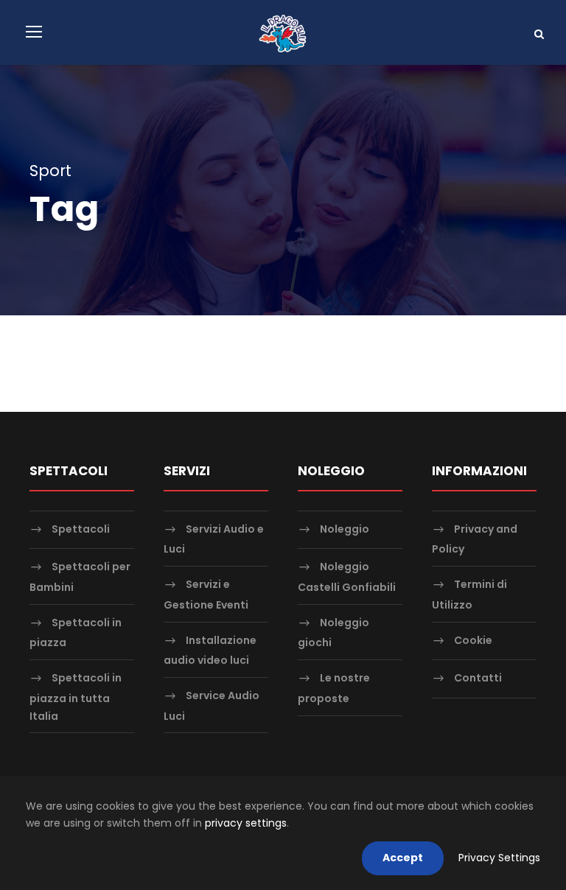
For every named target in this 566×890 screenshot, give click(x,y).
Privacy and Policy (474, 539)
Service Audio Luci (211, 705)
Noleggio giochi (333, 632)
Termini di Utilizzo (469, 594)
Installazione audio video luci (210, 650)
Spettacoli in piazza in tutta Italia (75, 696)
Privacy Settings (499, 857)
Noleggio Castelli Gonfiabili (347, 577)
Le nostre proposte (334, 687)
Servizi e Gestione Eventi (206, 594)
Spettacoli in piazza (75, 632)
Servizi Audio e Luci (214, 539)
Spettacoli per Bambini (79, 577)
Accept (402, 857)
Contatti (478, 677)
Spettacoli (81, 529)
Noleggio (344, 529)
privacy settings (246, 823)
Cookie (473, 640)
